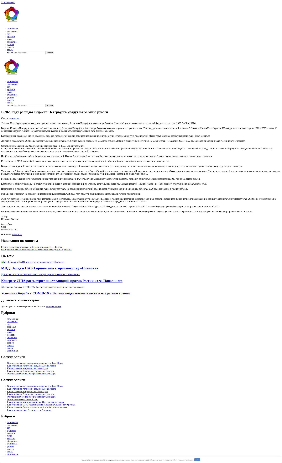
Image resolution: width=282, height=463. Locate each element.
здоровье (11, 327)
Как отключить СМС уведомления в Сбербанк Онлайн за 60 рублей (41, 404)
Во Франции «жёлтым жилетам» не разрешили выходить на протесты (36, 249)
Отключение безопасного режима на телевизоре (31, 373)
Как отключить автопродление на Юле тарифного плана (35, 402)
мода (9, 39)
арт (8, 34)
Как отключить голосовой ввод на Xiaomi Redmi (31, 365)
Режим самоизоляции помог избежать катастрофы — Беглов (31, 247)
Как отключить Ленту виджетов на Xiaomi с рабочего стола (37, 407)
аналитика (12, 31)
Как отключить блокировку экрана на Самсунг (30, 371)
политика (12, 340)
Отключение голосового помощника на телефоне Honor (35, 363)
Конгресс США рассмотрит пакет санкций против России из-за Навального (61, 281)
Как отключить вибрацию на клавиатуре (27, 368)
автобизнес (12, 28)
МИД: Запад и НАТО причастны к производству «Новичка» (49, 268)
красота (11, 36)
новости (15, 118)
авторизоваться (53, 306)
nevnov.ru (17, 234)
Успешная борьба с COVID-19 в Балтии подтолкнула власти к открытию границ (65, 293)
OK (197, 460)
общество (12, 42)
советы (10, 47)
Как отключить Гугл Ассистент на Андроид (29, 410)
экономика (12, 350)
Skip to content (8, 2)
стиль (10, 50)
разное (10, 44)
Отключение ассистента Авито (22, 399)
